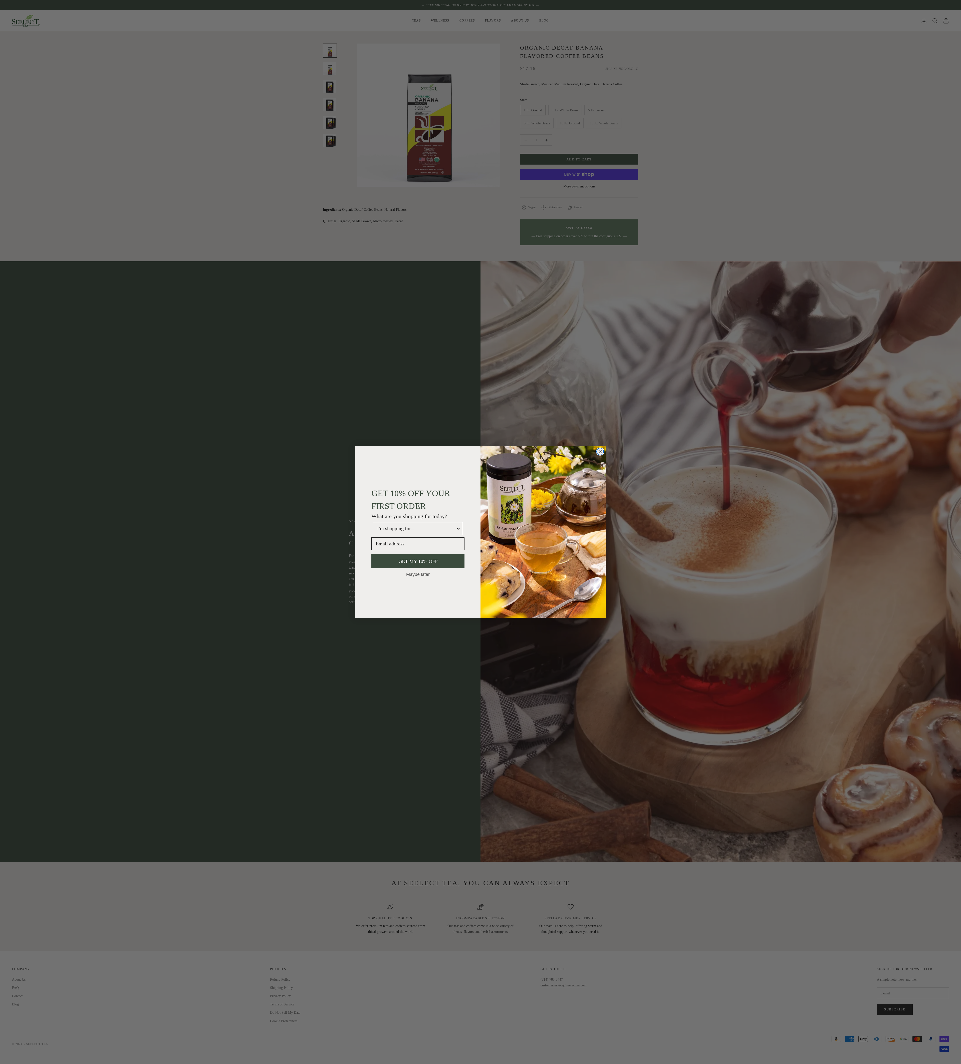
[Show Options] (458, 528)
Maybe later (418, 574)
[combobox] (416, 528)
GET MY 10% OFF (418, 561)
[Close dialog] (600, 451)
